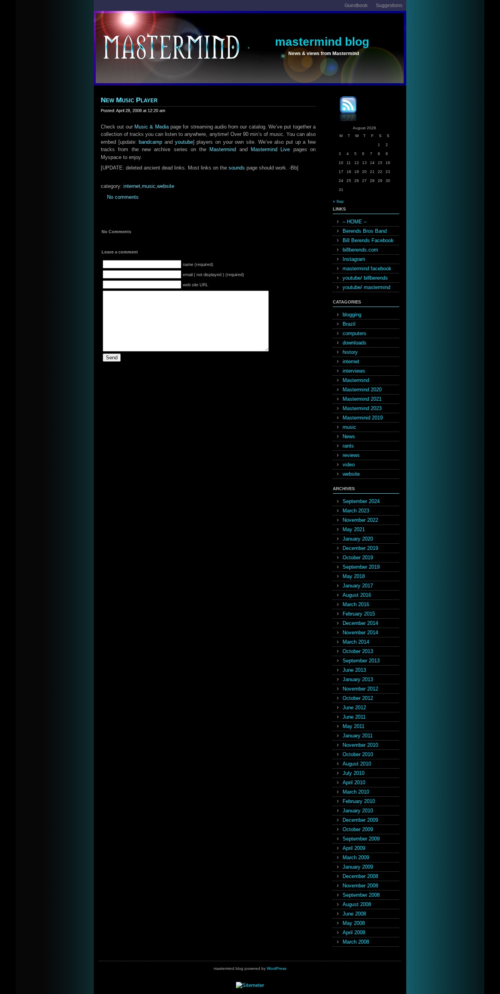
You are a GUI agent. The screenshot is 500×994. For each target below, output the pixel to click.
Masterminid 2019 (363, 418)
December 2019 (360, 548)
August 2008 (357, 904)
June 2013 (354, 670)
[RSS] (342, 110)
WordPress (276, 968)
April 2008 (354, 932)
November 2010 (360, 745)
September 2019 (361, 567)
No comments (123, 197)
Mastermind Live (270, 149)
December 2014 (360, 623)
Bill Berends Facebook (368, 240)
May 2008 (354, 923)
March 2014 (356, 642)
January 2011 (358, 736)
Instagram (354, 259)
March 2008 (356, 942)
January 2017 (358, 586)
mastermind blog (322, 41)
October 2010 (358, 754)
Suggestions (389, 5)
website (165, 186)
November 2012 (360, 689)
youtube (184, 142)
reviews (351, 455)
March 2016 (356, 604)
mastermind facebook (367, 268)
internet (131, 186)
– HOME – (354, 222)
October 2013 (358, 651)
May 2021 (354, 529)
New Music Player (129, 100)
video (349, 465)
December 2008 (360, 876)
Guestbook (356, 5)
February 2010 (359, 801)
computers (354, 333)
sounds (237, 168)
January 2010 (358, 811)
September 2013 (361, 661)
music (148, 186)
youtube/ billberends (365, 278)
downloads (354, 343)
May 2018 (354, 576)
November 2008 (360, 886)
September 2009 (361, 839)
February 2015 (359, 614)
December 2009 (360, 820)
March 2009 (356, 857)
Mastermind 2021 (362, 399)
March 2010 (356, 792)
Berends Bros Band (365, 231)
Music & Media (151, 127)
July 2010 (353, 773)
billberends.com (360, 250)
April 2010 (354, 782)
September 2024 (361, 501)
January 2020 (358, 539)
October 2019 (358, 557)
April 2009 (354, 848)
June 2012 (354, 707)
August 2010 (357, 764)
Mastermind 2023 (362, 408)
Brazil (349, 324)
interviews (354, 371)
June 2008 (354, 914)
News (349, 436)
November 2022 (360, 520)
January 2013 (358, 679)
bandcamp (150, 142)
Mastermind (222, 149)
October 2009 (358, 829)
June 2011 (354, 717)
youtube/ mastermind (366, 287)
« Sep (338, 201)
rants (348, 446)
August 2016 (357, 595)
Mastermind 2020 (362, 390)
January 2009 (358, 867)
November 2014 (360, 632)
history (350, 352)
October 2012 (358, 698)
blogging (352, 315)
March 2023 (356, 511)
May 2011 (353, 726)
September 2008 (361, 895)
